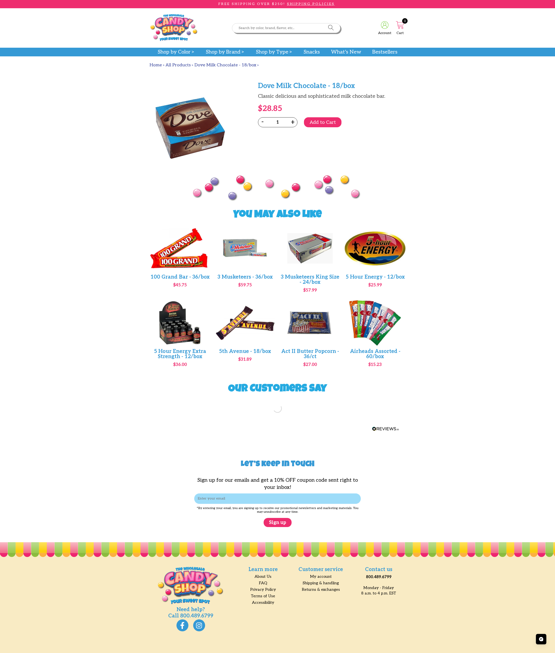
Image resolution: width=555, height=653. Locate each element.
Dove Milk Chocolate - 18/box (225, 65)
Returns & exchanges (321, 589)
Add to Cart (323, 122)
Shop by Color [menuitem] (174, 52)
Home (156, 65)
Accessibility (263, 602)
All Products (178, 65)
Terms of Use (263, 596)
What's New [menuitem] (346, 52)
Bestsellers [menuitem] (384, 52)
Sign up (277, 522)
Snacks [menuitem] (312, 52)
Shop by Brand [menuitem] (223, 52)
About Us (263, 576)
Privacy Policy (263, 589)
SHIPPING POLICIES (311, 4)
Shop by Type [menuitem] (272, 52)
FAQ (263, 583)
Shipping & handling (321, 583)
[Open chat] (541, 639)
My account (321, 576)
